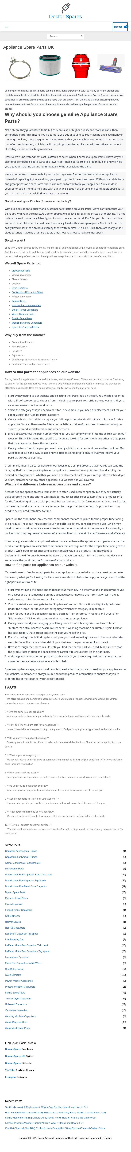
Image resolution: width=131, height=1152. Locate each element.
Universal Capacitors (16, 1004)
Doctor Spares (65, 16)
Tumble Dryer (19, 301)
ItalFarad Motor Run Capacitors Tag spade (27, 951)
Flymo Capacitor (13, 904)
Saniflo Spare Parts (15, 992)
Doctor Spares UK (15, 1056)
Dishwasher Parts (14, 868)
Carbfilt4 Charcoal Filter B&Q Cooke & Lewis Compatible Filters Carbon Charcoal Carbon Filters (55, 1128)
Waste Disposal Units (16, 1022)
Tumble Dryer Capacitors (18, 998)
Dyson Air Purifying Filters (25, 327)
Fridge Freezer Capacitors (18, 910)
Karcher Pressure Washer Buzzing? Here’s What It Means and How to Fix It (44, 1123)
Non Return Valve (14, 969)
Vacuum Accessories (16, 1010)
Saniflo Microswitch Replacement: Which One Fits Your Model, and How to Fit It (46, 1107)
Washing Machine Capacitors (20, 1016)
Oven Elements (13, 975)
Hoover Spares (13, 922)
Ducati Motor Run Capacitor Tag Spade (25, 880)
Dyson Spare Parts (15, 892)
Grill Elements (12, 916)
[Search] (82, 36)
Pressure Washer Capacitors (20, 986)
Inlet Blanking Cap (14, 939)
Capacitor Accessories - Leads (21, 851)
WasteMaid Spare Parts (17, 1028)
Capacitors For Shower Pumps (21, 857)
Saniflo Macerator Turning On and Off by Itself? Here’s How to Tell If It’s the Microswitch (50, 1117)
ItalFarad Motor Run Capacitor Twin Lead (26, 945)
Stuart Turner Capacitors (25, 309)
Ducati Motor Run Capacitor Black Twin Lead (28, 874)
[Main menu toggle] (6, 27)
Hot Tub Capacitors (15, 928)
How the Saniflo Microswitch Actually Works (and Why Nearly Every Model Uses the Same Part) (55, 1112)
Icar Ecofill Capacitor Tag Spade (21, 933)
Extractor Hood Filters (16, 898)
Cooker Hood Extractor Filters (27, 292)
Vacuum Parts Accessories (26, 305)
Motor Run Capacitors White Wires (23, 963)
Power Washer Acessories (19, 981)
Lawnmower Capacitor (17, 957)
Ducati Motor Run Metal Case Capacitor (26, 886)
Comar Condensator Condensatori (23, 863)
